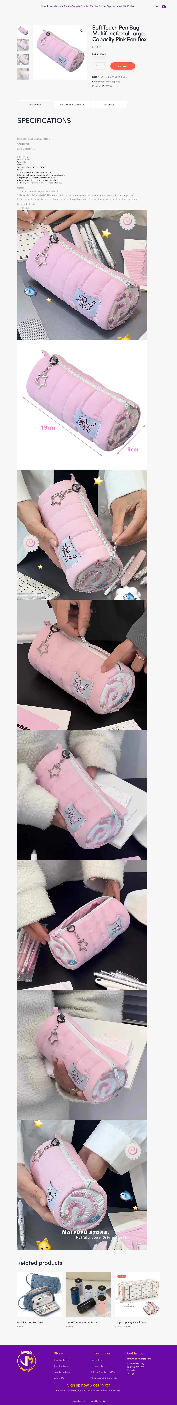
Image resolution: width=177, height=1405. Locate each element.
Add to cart (123, 65)
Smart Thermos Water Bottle (82, 1322)
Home (43, 6)
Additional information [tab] (72, 104)
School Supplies (107, 6)
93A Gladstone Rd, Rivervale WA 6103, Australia (135, 1366)
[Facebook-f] (128, 1374)
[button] (81, 31)
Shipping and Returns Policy (105, 1377)
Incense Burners (55, 6)
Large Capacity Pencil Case (130, 1322)
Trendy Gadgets (72, 6)
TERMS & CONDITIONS (103, 1371)
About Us (121, 6)
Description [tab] (35, 104)
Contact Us (96, 1359)
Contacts (131, 6)
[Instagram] (133, 1374)
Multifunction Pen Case (30, 1322)
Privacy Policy (98, 1365)
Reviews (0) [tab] (109, 104)
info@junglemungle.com (139, 1358)
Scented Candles (89, 6)
